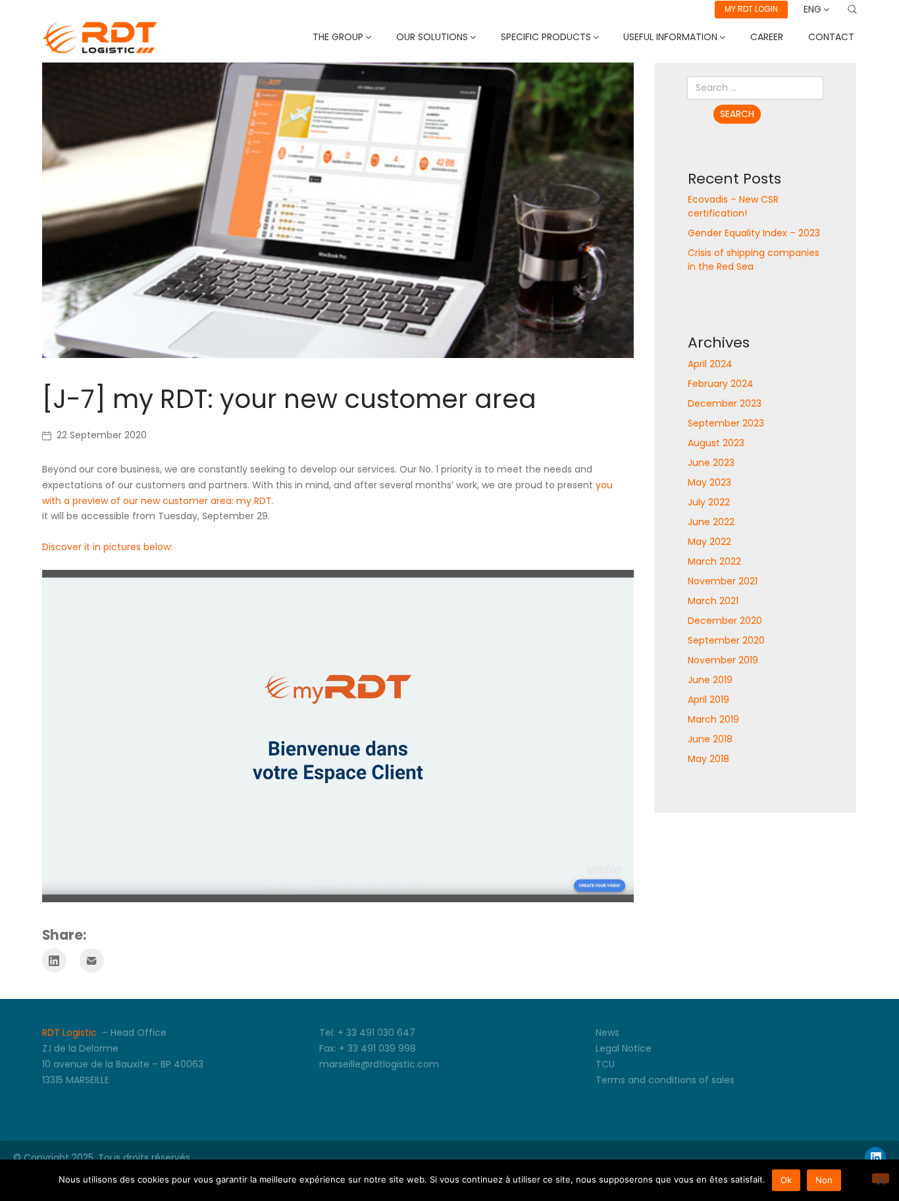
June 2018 (710, 739)
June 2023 (711, 462)
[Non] (880, 1178)
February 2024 (721, 383)
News (607, 1032)
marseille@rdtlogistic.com (379, 1064)
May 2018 (708, 758)
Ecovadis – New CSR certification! (733, 206)
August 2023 (716, 442)
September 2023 (726, 423)
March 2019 (713, 719)
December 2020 (725, 620)
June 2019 (710, 679)
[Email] (92, 960)
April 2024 (710, 364)
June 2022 (711, 521)
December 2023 (724, 403)
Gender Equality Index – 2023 (754, 233)
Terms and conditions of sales (665, 1079)
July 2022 (709, 502)
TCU (605, 1064)
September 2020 (726, 640)
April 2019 (708, 699)
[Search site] (852, 9)
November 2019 (723, 660)
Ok (786, 1180)
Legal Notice (624, 1048)
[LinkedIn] (54, 960)
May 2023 (709, 482)
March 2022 (714, 561)
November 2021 (723, 581)
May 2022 (709, 541)
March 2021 (713, 600)
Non (824, 1180)
